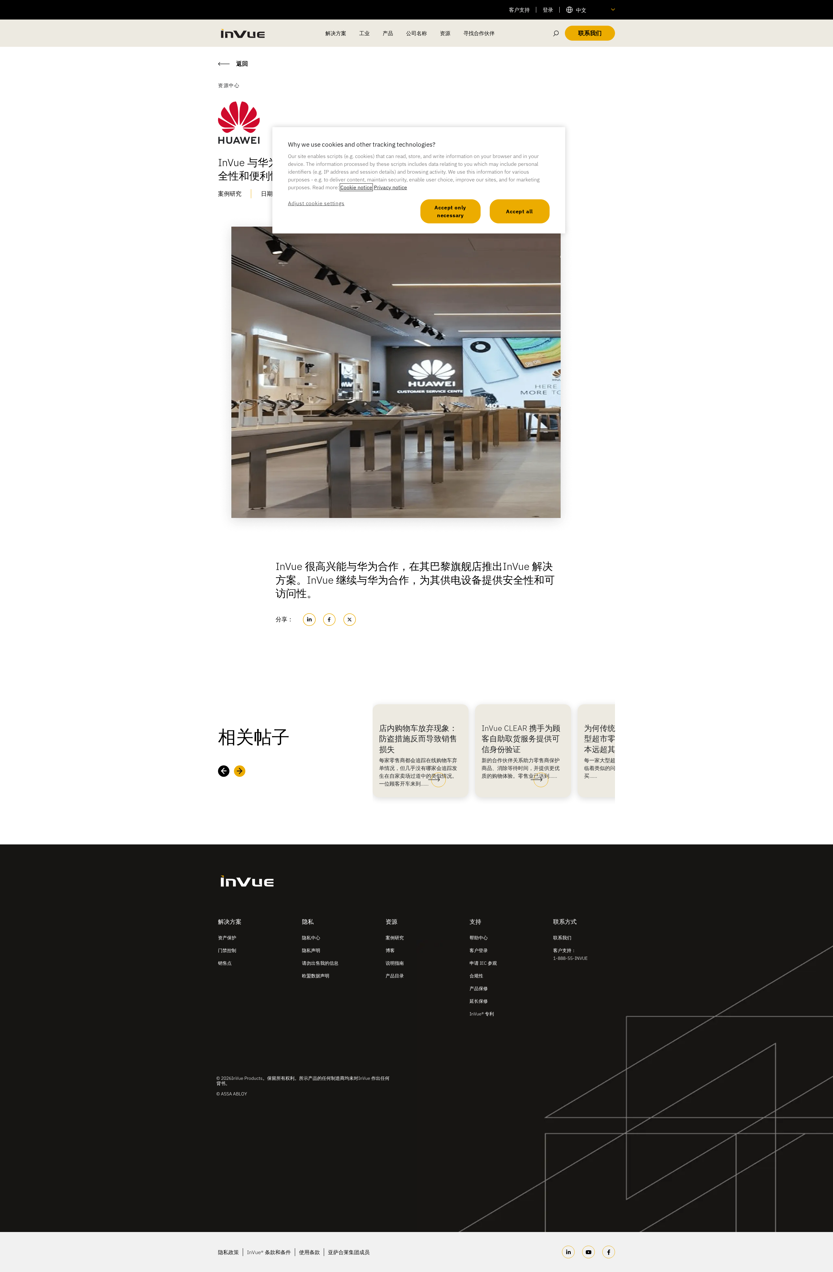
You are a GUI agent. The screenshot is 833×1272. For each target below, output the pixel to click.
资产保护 (227, 938)
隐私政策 (228, 1252)
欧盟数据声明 (315, 976)
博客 (390, 950)
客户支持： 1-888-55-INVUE (570, 954)
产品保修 (479, 988)
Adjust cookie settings (316, 203)
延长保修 (479, 1001)
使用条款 (309, 1252)
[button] (437, 780)
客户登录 (479, 950)
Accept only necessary (450, 211)
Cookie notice (356, 187)
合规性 (476, 976)
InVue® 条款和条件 (269, 1252)
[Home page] (242, 33)
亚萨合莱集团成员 (349, 1252)
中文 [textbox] (581, 10)
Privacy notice (390, 187)
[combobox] (590, 10)
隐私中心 (311, 938)
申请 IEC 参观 (483, 963)
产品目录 (395, 976)
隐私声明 (311, 950)
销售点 (225, 963)
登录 (548, 10)
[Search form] (556, 33)
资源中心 (228, 85)
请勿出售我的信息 (320, 963)
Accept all (519, 211)
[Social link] (568, 1252)
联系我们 (562, 938)
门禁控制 (227, 950)
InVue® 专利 (482, 1014)
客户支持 (519, 10)
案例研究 (395, 938)
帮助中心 (479, 938)
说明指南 (395, 963)
